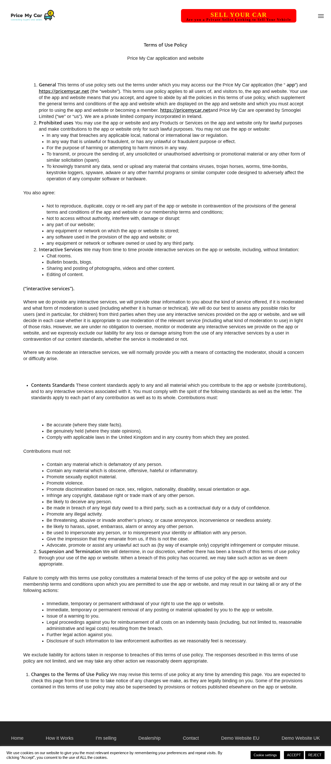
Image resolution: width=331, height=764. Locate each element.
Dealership (149, 738)
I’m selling (106, 738)
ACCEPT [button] (294, 755)
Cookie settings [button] (265, 755)
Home (17, 738)
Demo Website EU (240, 738)
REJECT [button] (314, 755)
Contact (191, 738)
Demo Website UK (301, 738)
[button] (321, 15)
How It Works (59, 738)
